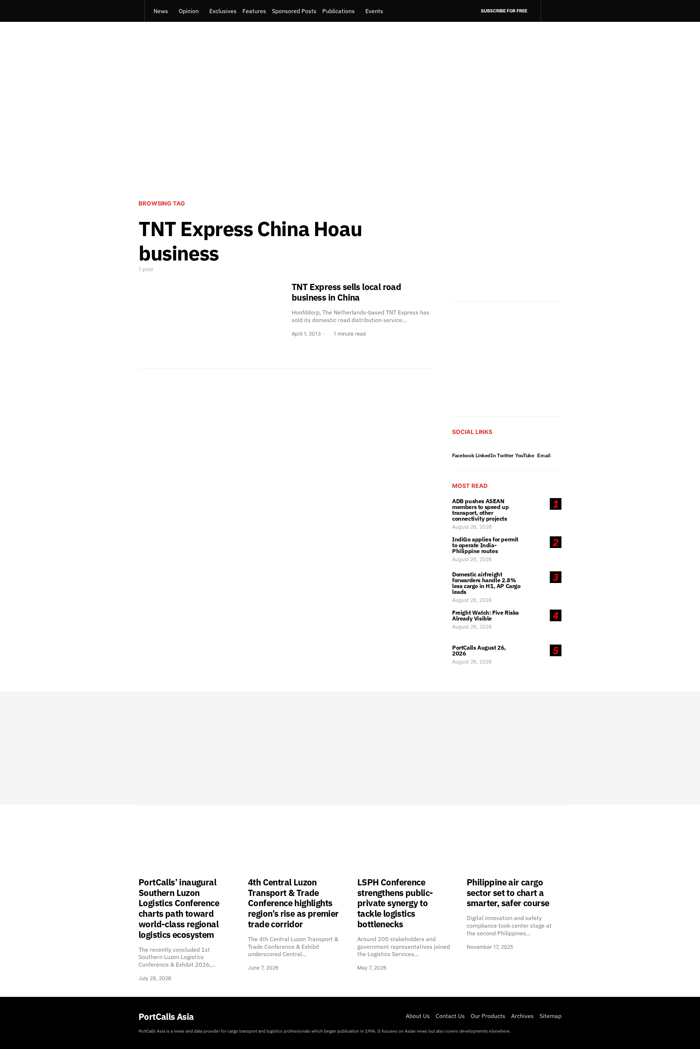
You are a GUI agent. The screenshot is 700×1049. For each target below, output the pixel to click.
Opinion (189, 11)
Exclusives (223, 11)
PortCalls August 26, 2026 (479, 650)
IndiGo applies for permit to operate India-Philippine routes (485, 545)
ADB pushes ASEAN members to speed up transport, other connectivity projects (480, 509)
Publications (338, 11)
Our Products (488, 1015)
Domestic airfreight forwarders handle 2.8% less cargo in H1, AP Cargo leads (486, 583)
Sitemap (550, 1015)
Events (374, 11)
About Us (418, 1015)
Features (254, 11)
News (160, 11)
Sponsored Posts (294, 11)
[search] (551, 11)
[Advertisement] (350, 133)
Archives (522, 1015)
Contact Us (450, 1015)
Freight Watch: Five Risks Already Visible (485, 615)
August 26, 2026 (472, 527)
